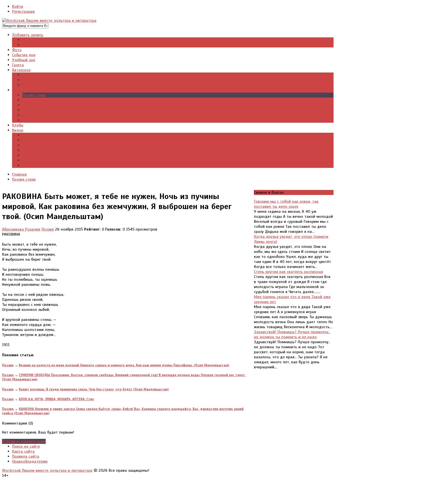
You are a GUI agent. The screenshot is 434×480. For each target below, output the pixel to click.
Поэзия (47, 229)
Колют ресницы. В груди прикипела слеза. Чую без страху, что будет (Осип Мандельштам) (94, 389)
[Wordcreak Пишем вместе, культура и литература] (49, 20)
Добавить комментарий (24, 441)
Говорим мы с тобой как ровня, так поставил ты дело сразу (286, 204)
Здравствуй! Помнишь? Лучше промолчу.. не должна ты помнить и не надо (292, 334)
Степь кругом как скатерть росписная (288, 271)
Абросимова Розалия (21, 229)
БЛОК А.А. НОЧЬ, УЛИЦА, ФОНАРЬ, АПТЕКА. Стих (56, 399)
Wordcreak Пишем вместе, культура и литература (47, 470)
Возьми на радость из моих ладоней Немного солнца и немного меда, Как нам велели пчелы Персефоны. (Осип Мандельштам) (124, 365)
